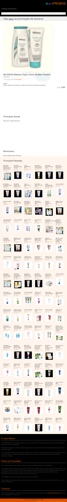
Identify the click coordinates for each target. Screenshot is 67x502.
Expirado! (18, 79)
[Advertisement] (21, 100)
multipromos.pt (41, 501)
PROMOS (59, 3)
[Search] (64, 13)
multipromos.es (50, 501)
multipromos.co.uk (60, 501)
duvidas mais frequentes (53, 493)
